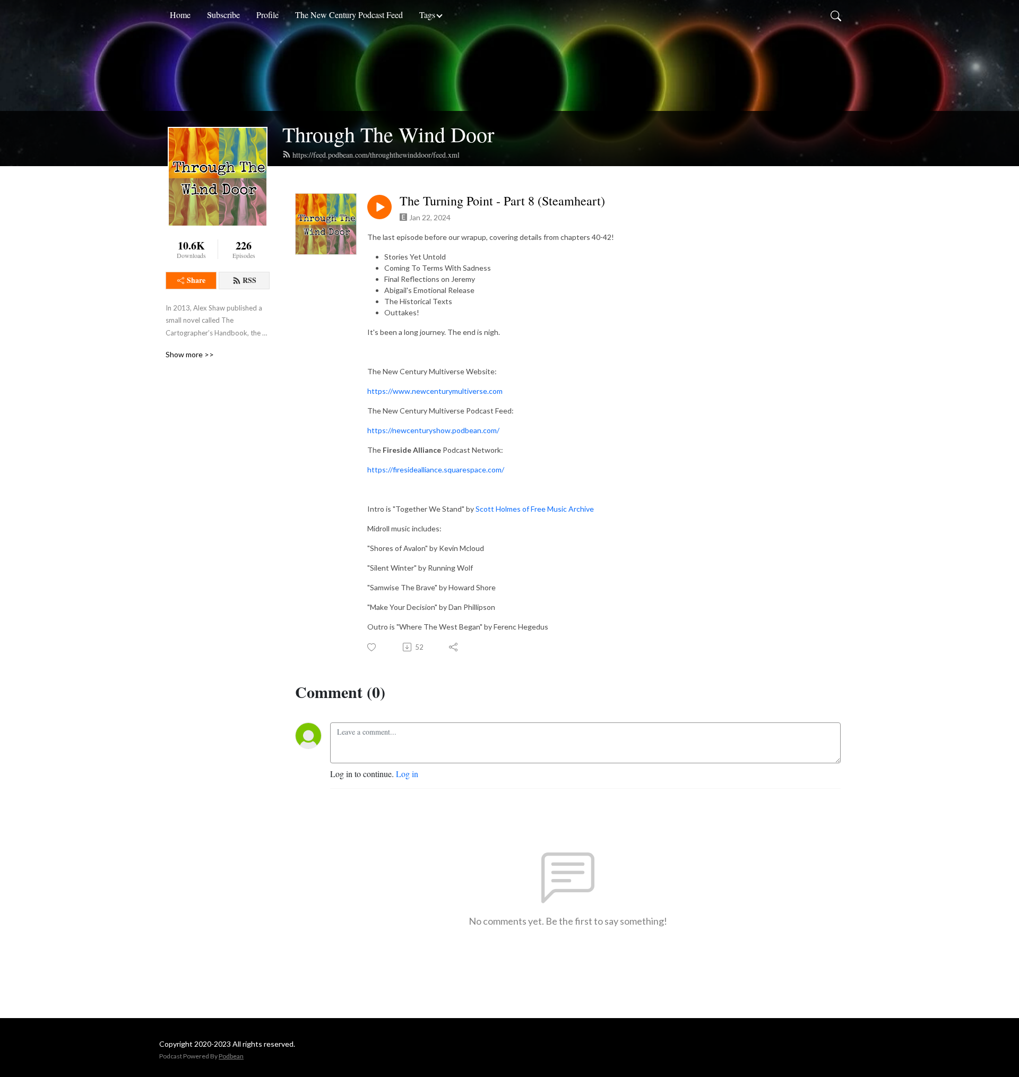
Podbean (231, 1056)
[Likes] (372, 647)
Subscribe (223, 14)
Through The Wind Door (388, 134)
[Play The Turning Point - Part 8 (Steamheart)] (379, 207)
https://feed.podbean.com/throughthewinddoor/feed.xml (376, 155)
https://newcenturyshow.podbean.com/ (433, 430)
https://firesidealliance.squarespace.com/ (435, 469)
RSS (249, 280)
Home (180, 14)
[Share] (454, 647)
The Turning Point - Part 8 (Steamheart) (502, 201)
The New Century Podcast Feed (349, 14)
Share (196, 280)
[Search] (835, 14)
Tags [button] (427, 14)
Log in (407, 773)
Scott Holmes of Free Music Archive (535, 508)
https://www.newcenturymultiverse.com (435, 390)
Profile (267, 14)
